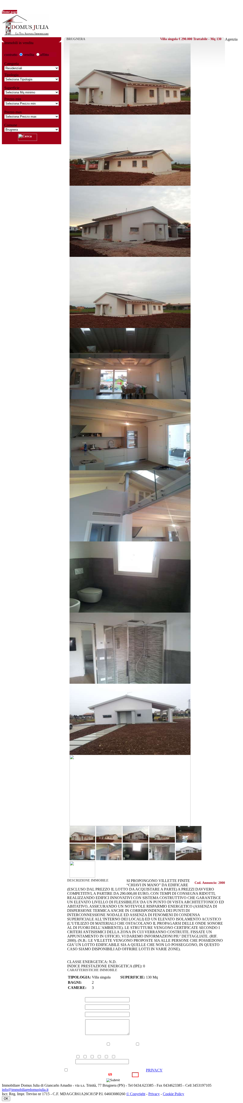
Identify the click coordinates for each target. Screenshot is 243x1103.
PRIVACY (154, 1070)
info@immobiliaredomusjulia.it (25, 1090)
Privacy (154, 1094)
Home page (9, 12)
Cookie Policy (173, 1094)
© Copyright (135, 1094)
